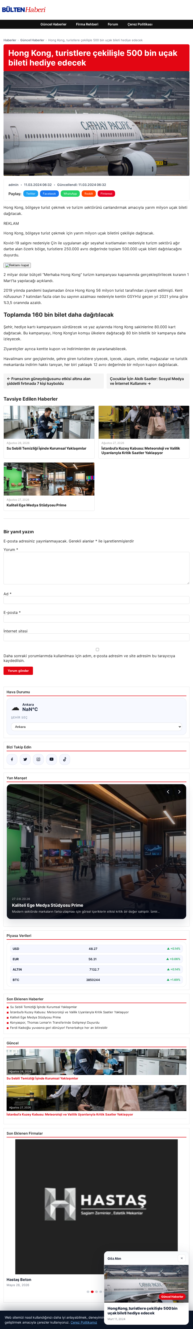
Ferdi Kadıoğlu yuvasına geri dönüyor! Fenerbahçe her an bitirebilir (59, 1028)
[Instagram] (38, 759)
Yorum (11, 549)
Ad (8, 593)
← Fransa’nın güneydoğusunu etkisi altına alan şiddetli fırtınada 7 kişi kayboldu (49, 381)
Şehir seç (19, 717)
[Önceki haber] (169, 792)
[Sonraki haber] (179, 792)
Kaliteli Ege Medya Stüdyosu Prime (35, 1017)
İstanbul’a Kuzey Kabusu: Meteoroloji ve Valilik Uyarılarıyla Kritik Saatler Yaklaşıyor (69, 1012)
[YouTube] (51, 759)
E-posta (12, 612)
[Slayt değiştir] (88, 1292)
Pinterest (106, 193)
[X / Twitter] (25, 759)
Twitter (30, 193)
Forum (113, 24)
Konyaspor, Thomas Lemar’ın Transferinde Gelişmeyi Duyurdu (55, 1022)
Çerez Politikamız (84, 1322)
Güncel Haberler (53, 24)
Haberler (10, 40)
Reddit (88, 193)
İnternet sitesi (16, 631)
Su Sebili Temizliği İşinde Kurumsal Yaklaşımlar (43, 1007)
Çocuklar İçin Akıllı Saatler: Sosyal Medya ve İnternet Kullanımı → (147, 381)
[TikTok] (64, 759)
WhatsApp (70, 193)
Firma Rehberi (87, 24)
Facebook (49, 193)
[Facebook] (12, 759)
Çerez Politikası (140, 24)
